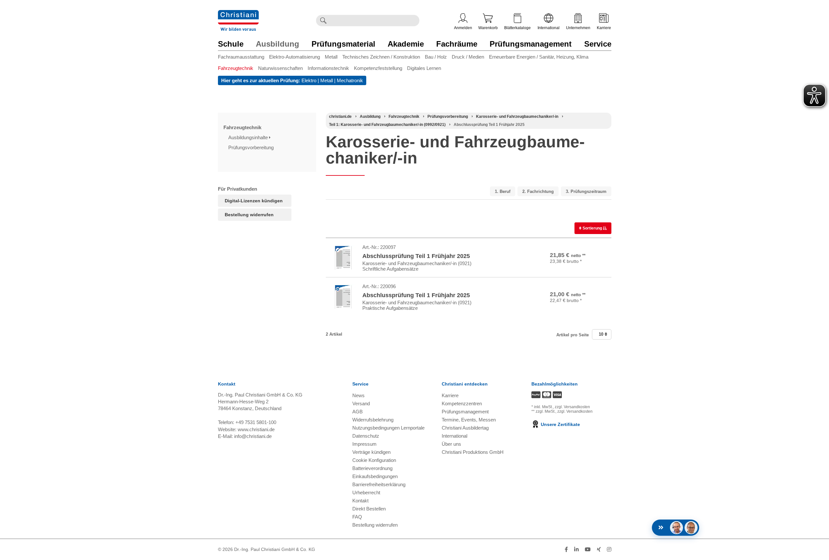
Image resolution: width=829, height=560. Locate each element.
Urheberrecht (366, 492)
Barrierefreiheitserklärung (378, 484)
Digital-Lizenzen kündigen (254, 200)
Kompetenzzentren (462, 403)
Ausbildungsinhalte (248, 137)
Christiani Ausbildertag (465, 428)
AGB (357, 411)
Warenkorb (488, 28)
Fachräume (456, 43)
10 (602, 334)
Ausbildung (277, 43)
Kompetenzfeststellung (378, 68)
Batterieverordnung (372, 468)
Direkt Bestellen (369, 508)
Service (597, 43)
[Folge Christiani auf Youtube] (588, 549)
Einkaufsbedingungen (375, 476)
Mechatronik (350, 80)
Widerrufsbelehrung (372, 419)
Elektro (308, 80)
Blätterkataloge (517, 28)
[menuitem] (243, 58)
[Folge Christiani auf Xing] (599, 549)
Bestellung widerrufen (249, 214)
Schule (231, 43)
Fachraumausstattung (241, 57)
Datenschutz (365, 436)
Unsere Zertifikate (559, 424)
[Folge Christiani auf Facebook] (566, 549)
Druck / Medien (468, 57)
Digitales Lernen (424, 68)
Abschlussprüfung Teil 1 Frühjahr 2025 (416, 256)
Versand (361, 403)
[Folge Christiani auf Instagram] (609, 549)
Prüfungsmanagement (531, 43)
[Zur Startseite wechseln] (238, 14)
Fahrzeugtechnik (235, 68)
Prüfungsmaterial (343, 43)
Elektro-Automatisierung (294, 57)
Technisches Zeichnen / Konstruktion (381, 57)
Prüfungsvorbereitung (251, 147)
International (549, 28)
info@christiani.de (253, 436)
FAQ (357, 517)
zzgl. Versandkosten (572, 407)
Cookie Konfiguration (374, 460)
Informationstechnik (328, 68)
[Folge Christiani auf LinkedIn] (576, 549)
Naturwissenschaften (280, 68)
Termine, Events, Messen (469, 419)
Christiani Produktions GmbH (473, 452)
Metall (331, 57)
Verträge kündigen (371, 452)
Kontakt (360, 500)
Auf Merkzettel (588, 267)
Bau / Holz (436, 57)
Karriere (604, 28)
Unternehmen (578, 28)
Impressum (364, 444)
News (358, 395)
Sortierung (592, 228)
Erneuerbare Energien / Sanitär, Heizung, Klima (538, 57)
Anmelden (463, 28)
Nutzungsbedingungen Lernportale (388, 428)
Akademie (406, 43)
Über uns (451, 444)
